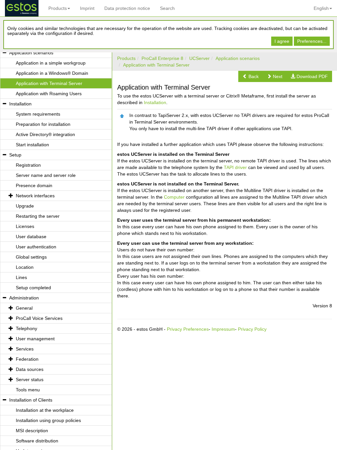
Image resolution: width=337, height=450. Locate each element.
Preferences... (311, 41)
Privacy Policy (252, 329)
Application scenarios (238, 58)
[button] (250, 76)
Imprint (87, 8)
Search (167, 8)
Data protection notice (127, 8)
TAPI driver (235, 167)
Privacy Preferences (188, 329)
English (321, 8)
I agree (281, 41)
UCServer (199, 58)
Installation (155, 102)
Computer (174, 197)
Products (57, 8)
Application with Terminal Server (156, 65)
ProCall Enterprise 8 (162, 58)
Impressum (223, 329)
